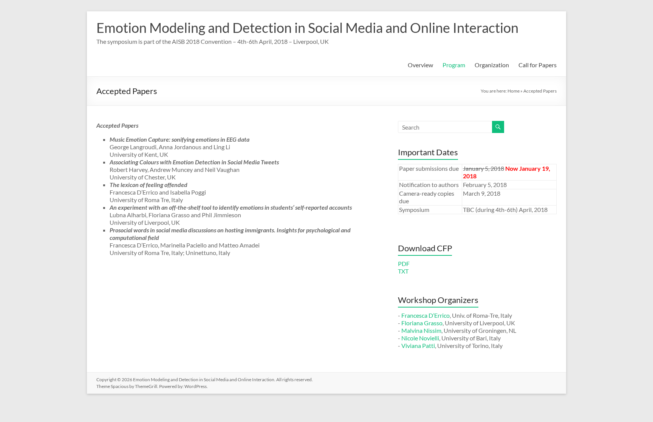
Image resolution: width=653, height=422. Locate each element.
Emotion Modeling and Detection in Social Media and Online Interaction (307, 27)
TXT (403, 271)
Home (514, 91)
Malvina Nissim (421, 330)
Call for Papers (537, 64)
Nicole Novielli (420, 338)
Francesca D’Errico (425, 315)
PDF (404, 263)
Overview (420, 64)
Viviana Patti (418, 345)
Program (454, 64)
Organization (492, 64)
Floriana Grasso (422, 322)
